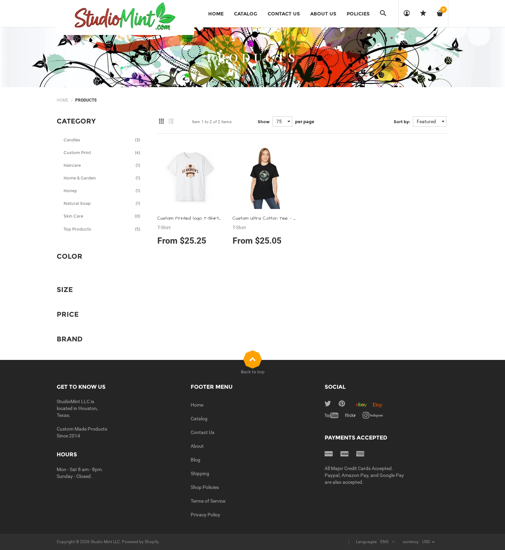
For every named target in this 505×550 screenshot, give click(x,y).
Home (62, 100)
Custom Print (102, 152)
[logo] (125, 17)
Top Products (102, 229)
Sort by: (402, 121)
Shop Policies (205, 487)
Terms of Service (208, 501)
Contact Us (202, 432)
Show (264, 121)
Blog (195, 460)
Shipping (200, 473)
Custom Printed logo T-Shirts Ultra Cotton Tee (209, 218)
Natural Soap (102, 203)
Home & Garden (102, 177)
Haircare (102, 165)
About (197, 446)
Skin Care (102, 216)
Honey (102, 190)
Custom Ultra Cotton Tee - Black (269, 218)
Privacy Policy (205, 514)
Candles (102, 139)
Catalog (199, 418)
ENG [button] (384, 541)
